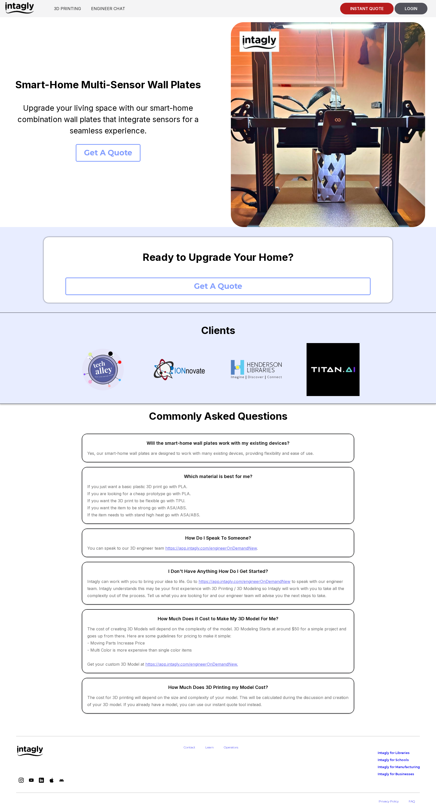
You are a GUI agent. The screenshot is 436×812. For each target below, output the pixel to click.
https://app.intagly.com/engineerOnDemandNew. (191, 664)
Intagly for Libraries (394, 753)
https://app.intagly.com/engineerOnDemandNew (211, 548)
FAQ (412, 801)
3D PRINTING (67, 8)
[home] (19, 7)
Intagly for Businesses (396, 774)
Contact (189, 747)
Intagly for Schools (393, 760)
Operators (231, 747)
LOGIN (411, 8)
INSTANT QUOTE (367, 8)
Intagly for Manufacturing (399, 767)
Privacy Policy (389, 801)
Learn (209, 747)
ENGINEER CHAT (108, 8)
